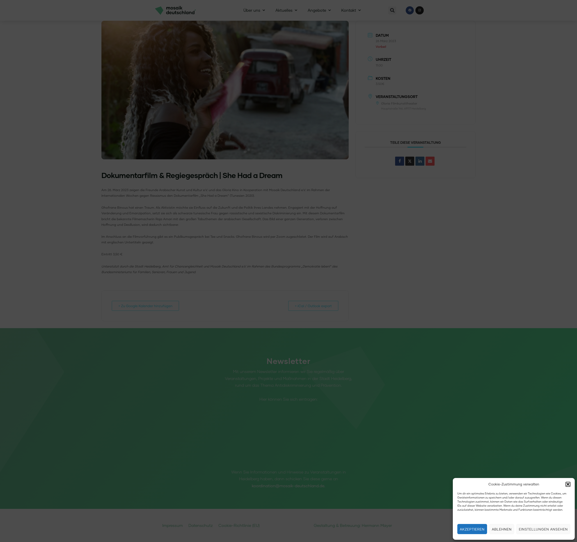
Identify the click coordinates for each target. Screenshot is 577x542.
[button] (568, 484)
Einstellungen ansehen (543, 529)
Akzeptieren (472, 529)
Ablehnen (502, 529)
